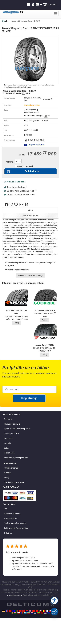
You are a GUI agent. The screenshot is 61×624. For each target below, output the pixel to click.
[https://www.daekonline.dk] (23, 611)
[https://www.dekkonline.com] (20, 611)
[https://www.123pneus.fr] (7, 611)
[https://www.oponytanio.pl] (18, 613)
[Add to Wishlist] (16, 204)
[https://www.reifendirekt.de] (3, 611)
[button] (54, 600)
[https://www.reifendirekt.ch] (10, 611)
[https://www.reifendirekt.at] (37, 611)
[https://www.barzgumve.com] (28, 613)
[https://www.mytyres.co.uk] (30, 611)
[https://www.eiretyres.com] (12, 613)
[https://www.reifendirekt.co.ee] (35, 613)
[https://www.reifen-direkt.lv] (42, 613)
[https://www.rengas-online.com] (47, 611)
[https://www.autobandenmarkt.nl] (27, 611)
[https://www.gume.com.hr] (32, 613)
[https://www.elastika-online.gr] (25, 613)
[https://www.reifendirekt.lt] (38, 613)
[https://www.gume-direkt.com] (40, 611)
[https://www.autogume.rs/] (45, 613)
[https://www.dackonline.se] (13, 611)
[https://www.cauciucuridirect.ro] (22, 613)
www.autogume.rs (14, 595)
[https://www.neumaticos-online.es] (33, 611)
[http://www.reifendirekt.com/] (48, 613)
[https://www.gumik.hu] (15, 613)
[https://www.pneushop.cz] (50, 611)
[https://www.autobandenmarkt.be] (43, 611)
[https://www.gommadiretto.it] (17, 611)
